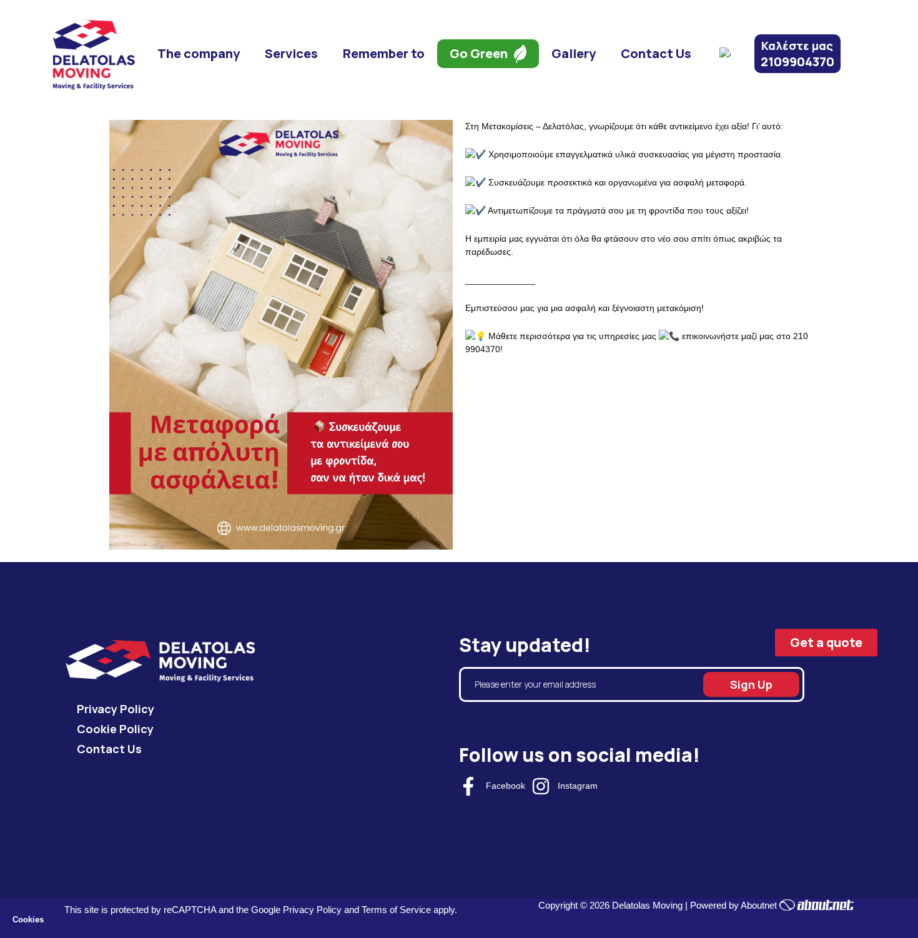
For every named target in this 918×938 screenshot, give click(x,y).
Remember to (384, 53)
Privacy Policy (115, 708)
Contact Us (656, 53)
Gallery (573, 53)
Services (291, 53)
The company (198, 53)
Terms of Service (396, 909)
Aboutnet (759, 905)
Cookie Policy (115, 728)
